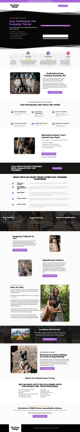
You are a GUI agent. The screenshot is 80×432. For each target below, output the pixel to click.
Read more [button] (20, 65)
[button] (10, 60)
